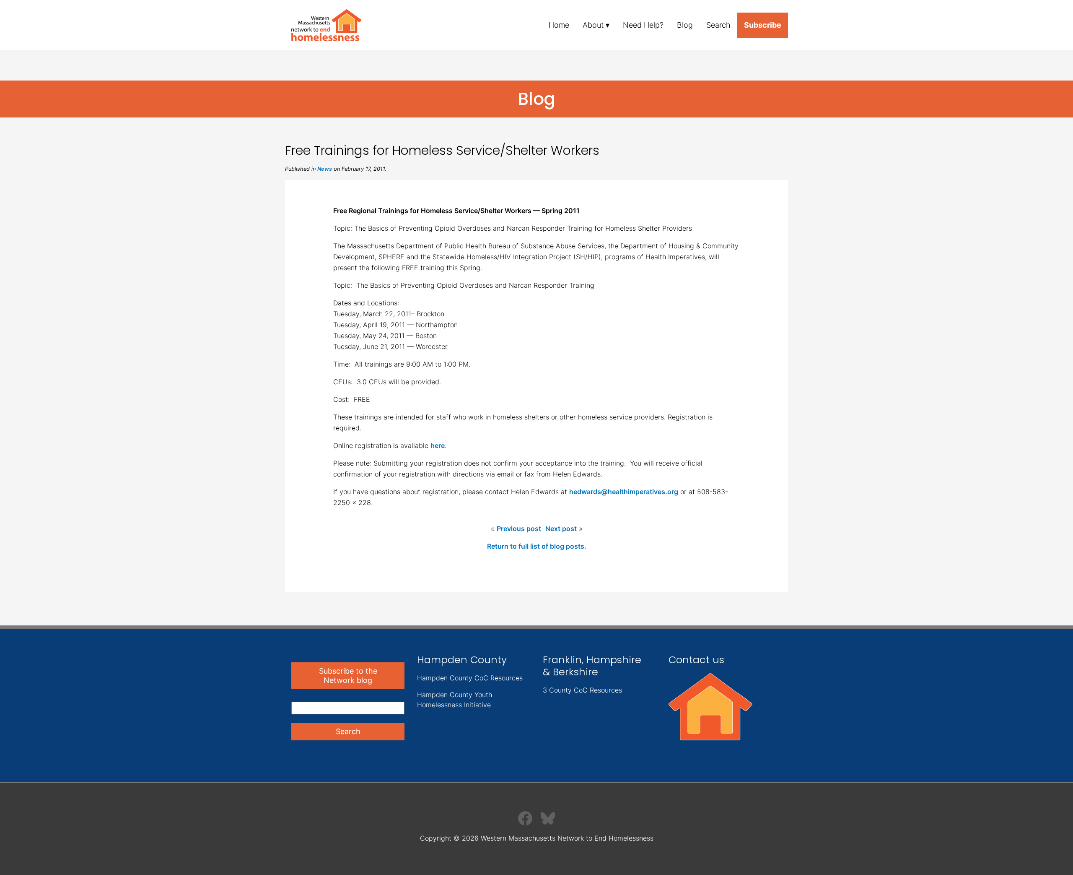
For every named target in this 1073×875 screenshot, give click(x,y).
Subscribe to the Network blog (348, 676)
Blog (685, 25)
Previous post (519, 528)
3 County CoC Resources (582, 690)
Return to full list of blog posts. (536, 546)
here (437, 445)
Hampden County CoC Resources (470, 678)
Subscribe (762, 25)
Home (559, 25)
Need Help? (643, 25)
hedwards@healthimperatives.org (623, 491)
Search (718, 25)
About (593, 25)
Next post (561, 528)
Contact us (696, 660)
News (324, 169)
